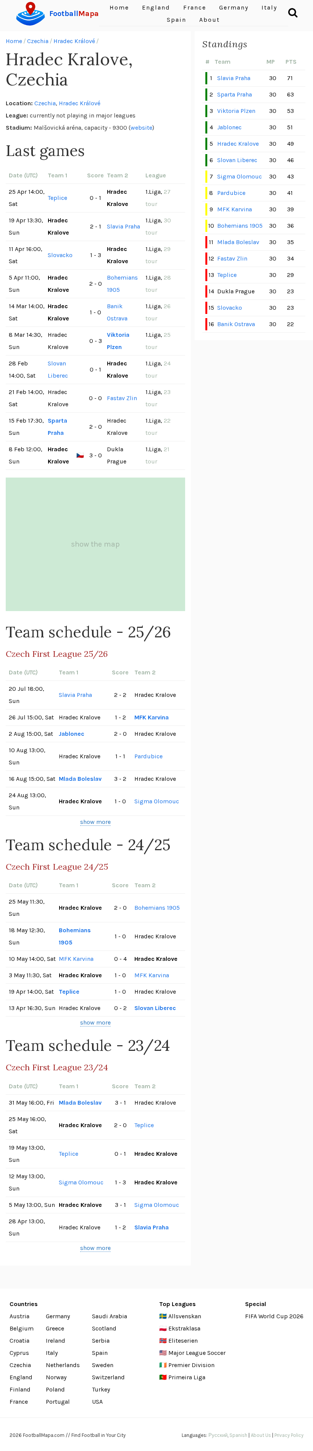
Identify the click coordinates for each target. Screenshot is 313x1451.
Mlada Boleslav (80, 778)
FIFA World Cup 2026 (274, 1316)
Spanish (238, 1435)
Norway (56, 1377)
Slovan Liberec (58, 369)
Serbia (101, 1340)
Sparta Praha (57, 426)
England (21, 1377)
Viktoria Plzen (118, 341)
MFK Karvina (151, 717)
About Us (261, 1435)
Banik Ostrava (117, 312)
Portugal (58, 1401)
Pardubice (148, 756)
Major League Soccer (197, 1352)
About (209, 19)
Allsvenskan (184, 1316)
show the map (95, 544)
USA (97, 1401)
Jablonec (71, 733)
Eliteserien (183, 1340)
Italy (52, 1352)
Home (14, 41)
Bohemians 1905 (122, 283)
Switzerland (108, 1377)
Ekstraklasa (184, 1328)
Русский (217, 1435)
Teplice (57, 197)
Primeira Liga (186, 1377)
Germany (58, 1316)
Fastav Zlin (122, 398)
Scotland (104, 1328)
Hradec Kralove (238, 143)
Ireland (55, 1340)
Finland (20, 1389)
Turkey (101, 1389)
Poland (55, 1389)
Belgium (22, 1328)
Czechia (37, 41)
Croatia (19, 1340)
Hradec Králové (74, 41)
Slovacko (60, 255)
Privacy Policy (288, 1435)
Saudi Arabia (109, 1316)
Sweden (102, 1365)
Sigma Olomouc (156, 801)
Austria (19, 1316)
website (141, 127)
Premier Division (191, 1365)
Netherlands (63, 1365)
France (19, 1401)
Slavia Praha (123, 226)
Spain (176, 19)
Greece (55, 1328)
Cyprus (19, 1352)
